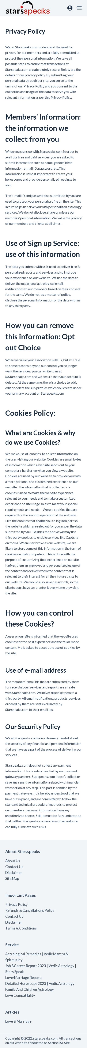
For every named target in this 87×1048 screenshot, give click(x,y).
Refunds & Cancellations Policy (29, 910)
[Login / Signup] (69, 8)
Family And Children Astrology (29, 989)
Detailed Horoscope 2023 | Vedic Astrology (40, 983)
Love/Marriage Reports (23, 977)
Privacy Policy (16, 904)
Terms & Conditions (21, 928)
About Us (12, 861)
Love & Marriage (18, 1021)
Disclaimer (13, 872)
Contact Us (14, 866)
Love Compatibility (20, 995)
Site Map (12, 878)
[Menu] (79, 8)
